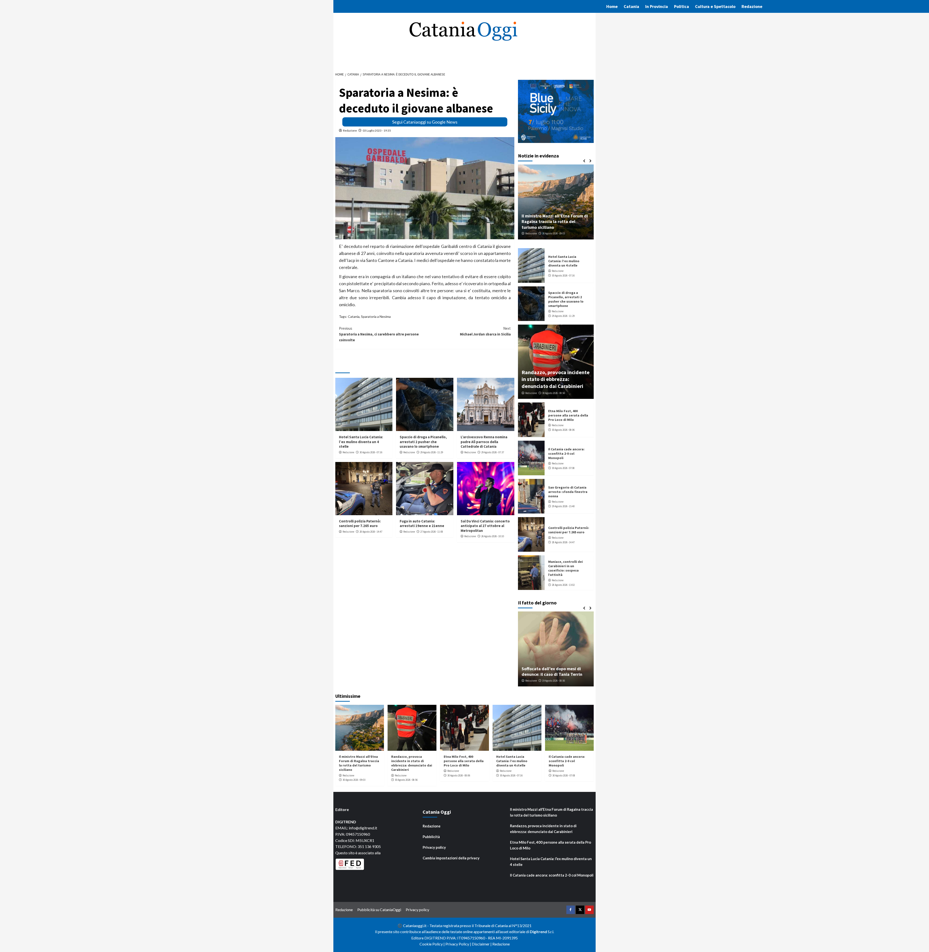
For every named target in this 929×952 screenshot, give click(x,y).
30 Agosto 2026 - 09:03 (354, 779)
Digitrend (538, 931)
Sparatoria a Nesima (376, 316)
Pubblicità (431, 836)
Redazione (752, 6)
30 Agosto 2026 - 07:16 (371, 452)
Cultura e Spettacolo (715, 6)
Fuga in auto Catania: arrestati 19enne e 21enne (422, 523)
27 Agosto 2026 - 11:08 (431, 531)
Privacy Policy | (458, 944)
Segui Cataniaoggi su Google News (424, 122)
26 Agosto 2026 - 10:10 (492, 536)
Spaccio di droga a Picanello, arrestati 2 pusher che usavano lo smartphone (423, 442)
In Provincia (656, 6)
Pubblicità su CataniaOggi (379, 909)
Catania (631, 6)
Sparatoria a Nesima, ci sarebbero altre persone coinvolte (379, 334)
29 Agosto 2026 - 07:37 (492, 452)
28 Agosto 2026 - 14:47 (371, 531)
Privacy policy (434, 847)
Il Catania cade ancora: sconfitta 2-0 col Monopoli (566, 453)
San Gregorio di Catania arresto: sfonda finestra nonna (567, 491)
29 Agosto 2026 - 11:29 (431, 452)
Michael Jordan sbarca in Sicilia (485, 331)
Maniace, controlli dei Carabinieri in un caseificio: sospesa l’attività (565, 568)
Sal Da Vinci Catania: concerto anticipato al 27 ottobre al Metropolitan (485, 526)
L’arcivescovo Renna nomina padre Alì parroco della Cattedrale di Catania (484, 442)
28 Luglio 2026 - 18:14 (556, 680)
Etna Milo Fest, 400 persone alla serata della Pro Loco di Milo (568, 415)
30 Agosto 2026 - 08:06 (563, 429)
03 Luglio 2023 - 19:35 (377, 130)
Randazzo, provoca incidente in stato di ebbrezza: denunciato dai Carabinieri (556, 379)
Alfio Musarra (532, 680)
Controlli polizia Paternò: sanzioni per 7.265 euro (360, 523)
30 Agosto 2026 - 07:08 (563, 468)
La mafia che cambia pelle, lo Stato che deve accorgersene (556, 671)
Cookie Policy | (432, 944)
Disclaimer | (482, 944)
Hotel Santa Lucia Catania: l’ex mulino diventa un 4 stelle (361, 442)
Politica (681, 6)
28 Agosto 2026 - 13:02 (563, 585)
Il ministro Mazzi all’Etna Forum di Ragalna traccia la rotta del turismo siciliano (359, 763)
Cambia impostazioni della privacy (451, 858)
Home (612, 6)
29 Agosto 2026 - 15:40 (563, 506)
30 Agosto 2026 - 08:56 (553, 393)
